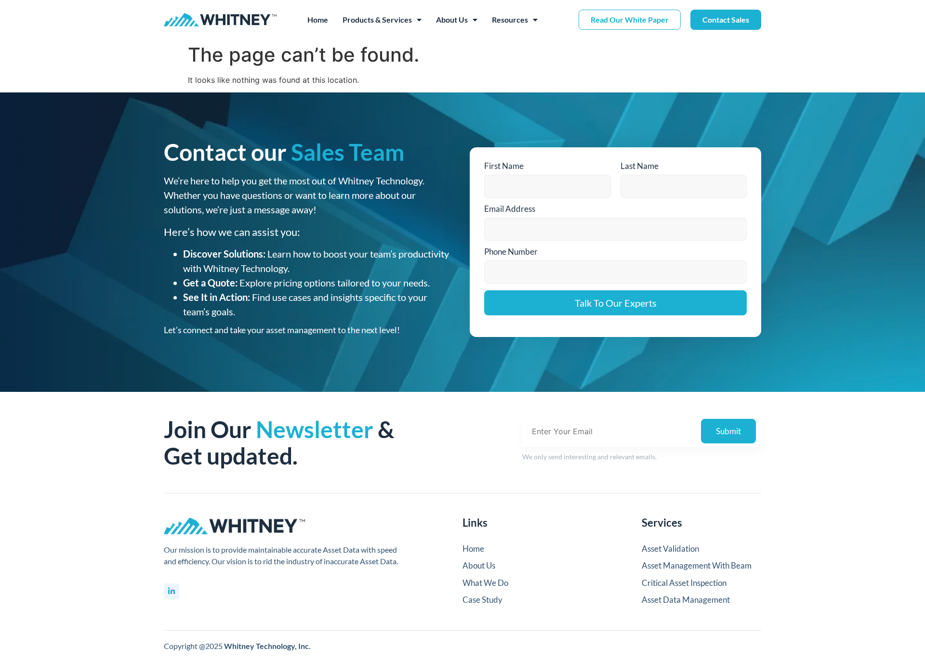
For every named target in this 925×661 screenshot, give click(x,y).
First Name (504, 166)
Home (317, 19)
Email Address (509, 209)
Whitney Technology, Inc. (267, 645)
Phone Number (511, 251)
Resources (510, 19)
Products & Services (377, 19)
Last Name (640, 166)
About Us (452, 19)
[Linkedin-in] (171, 591)
